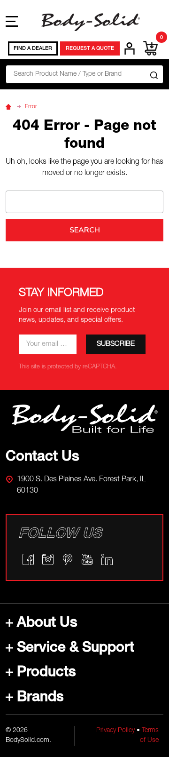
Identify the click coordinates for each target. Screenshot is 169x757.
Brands (40, 698)
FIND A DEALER (33, 48)
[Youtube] (87, 559)
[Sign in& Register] (129, 48)
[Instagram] (48, 559)
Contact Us (42, 458)
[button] (85, 418)
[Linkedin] (107, 559)
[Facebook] (28, 559)
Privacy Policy (115, 730)
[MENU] (12, 21)
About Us (47, 624)
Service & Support (75, 649)
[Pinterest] (67, 559)
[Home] (10, 107)
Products (46, 673)
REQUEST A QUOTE (90, 48)
